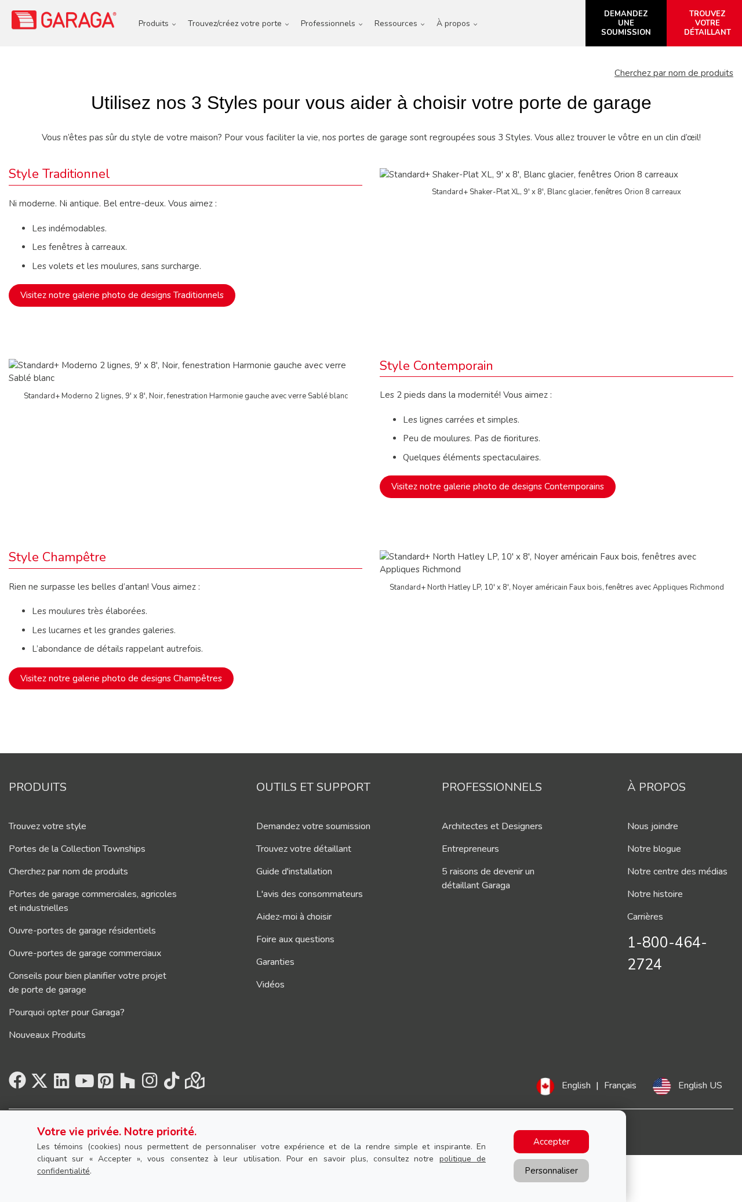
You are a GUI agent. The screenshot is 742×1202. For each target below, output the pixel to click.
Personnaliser (551, 1170)
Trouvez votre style (47, 826)
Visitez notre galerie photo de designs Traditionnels (122, 295)
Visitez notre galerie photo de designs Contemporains (497, 486)
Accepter (551, 1141)
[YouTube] (83, 1084)
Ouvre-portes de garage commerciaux (85, 953)
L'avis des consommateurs (309, 894)
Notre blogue (654, 849)
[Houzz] (127, 1084)
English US (700, 1085)
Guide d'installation (294, 871)
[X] (39, 1084)
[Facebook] (17, 1084)
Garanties (275, 962)
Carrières (645, 916)
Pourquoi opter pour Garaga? (67, 1012)
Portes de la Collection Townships (77, 849)
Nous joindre (652, 826)
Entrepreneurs (470, 849)
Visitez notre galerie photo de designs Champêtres (121, 678)
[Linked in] (61, 1084)
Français (620, 1085)
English (576, 1085)
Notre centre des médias (677, 871)
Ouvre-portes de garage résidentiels (82, 930)
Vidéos (270, 984)
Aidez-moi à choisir (294, 916)
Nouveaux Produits (47, 1035)
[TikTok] (171, 1084)
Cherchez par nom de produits (673, 73)
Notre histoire (655, 894)
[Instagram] (149, 1084)
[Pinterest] (105, 1084)
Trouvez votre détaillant (303, 849)
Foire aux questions (295, 939)
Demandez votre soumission (313, 826)
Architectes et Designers (492, 826)
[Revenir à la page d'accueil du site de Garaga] (64, 20)
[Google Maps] (193, 1084)
